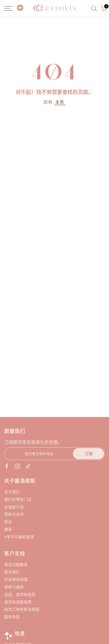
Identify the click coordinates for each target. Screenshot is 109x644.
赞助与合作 (14, 514)
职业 (8, 521)
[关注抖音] (27, 466)
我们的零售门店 (18, 499)
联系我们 (12, 571)
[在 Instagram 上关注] (17, 466)
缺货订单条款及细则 (21, 609)
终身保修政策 (16, 579)
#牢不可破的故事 (19, 536)
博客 (8, 529)
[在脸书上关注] (6, 466)
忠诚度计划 (14, 507)
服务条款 (12, 616)
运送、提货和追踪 (19, 594)
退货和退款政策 (18, 602)
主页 (59, 102)
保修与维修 (14, 586)
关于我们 (12, 491)
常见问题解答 (16, 564)
